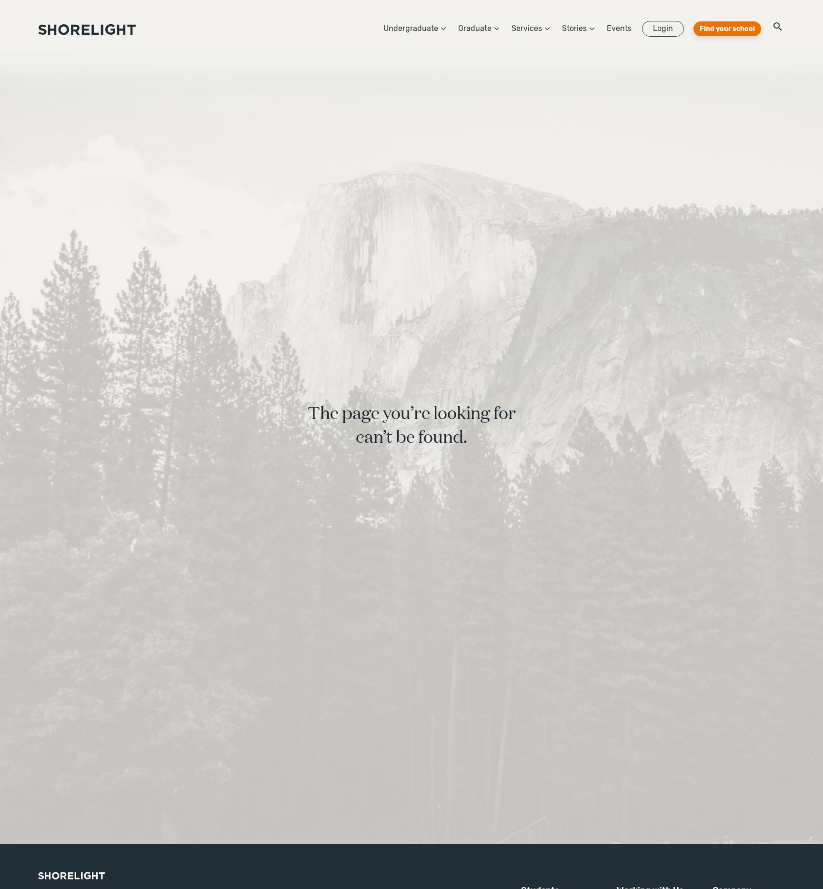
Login (663, 28)
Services (527, 28)
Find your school (727, 29)
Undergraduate (410, 28)
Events (619, 28)
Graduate (475, 28)
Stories (574, 28)
